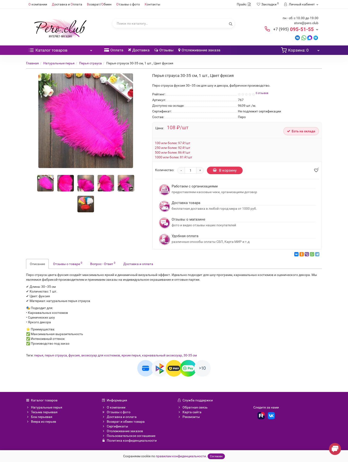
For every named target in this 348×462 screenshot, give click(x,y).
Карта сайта (192, 412)
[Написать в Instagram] (315, 37)
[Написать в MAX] (309, 37)
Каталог (51, 50)
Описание (37, 264)
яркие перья (131, 355)
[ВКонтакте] (296, 254)
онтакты (152, 4)
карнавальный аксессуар (162, 355)
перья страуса (56, 355)
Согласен (216, 456)
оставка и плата (67, 4)
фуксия (74, 355)
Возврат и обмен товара (126, 421)
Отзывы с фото (118, 412)
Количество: (164, 170)
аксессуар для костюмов (100, 355)
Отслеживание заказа (201, 50)
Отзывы (166, 50)
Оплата (116, 50)
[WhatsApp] (312, 254)
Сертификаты (117, 426)
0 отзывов (262, 93)
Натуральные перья (59, 63)
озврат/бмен (99, 4)
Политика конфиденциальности (132, 440)
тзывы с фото (128, 4)
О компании (116, 407)
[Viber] (307, 254)
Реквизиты (191, 417)
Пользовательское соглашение (131, 436)
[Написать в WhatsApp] (304, 37)
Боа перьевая (41, 417)
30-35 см (190, 355)
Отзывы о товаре (67, 263)
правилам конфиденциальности (181, 456)
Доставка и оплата (138, 264)
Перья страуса (90, 63)
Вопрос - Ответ (102, 263)
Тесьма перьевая (44, 412)
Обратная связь (195, 407)
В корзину (228, 170)
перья (38, 355)
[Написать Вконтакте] (297, 37)
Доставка (141, 50)
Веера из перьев (43, 421)
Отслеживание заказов (125, 431)
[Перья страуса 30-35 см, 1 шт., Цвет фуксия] (45, 183)
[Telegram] (317, 254)
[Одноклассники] (301, 254)
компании (37, 4)
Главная (32, 63)
